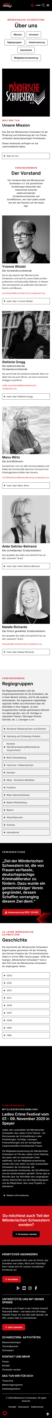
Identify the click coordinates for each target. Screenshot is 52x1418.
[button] (48, 5)
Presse (5, 1361)
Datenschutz (37, 1406)
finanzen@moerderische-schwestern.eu (22, 644)
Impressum (23, 1406)
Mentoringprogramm (12, 1384)
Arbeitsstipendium (11, 1388)
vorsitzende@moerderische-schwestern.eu (23, 293)
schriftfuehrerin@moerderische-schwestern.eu (26, 477)
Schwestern (8, 1350)
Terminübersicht (10, 1346)
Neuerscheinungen (11, 1342)
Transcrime (7, 1380)
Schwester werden (11, 1369)
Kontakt (6, 1365)
